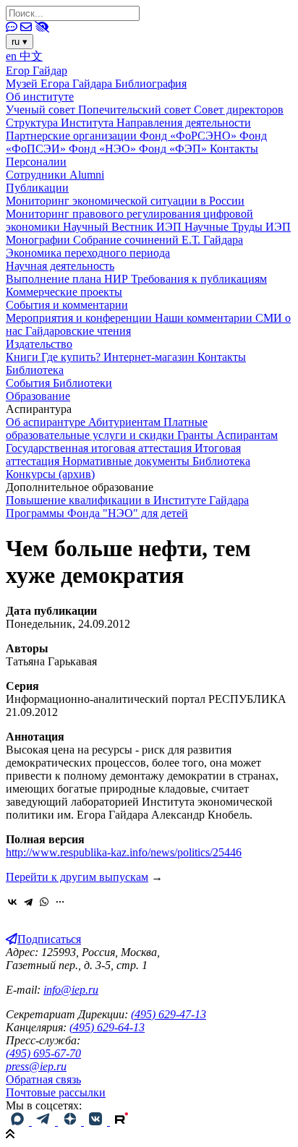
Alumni (86, 175)
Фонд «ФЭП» (174, 148)
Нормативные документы (127, 461)
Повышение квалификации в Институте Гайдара (127, 500)
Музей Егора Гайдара (60, 83)
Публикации (37, 188)
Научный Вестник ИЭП (123, 227)
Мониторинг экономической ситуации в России (125, 201)
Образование (38, 396)
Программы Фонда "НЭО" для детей (97, 513)
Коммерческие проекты (64, 292)
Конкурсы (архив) (50, 474)
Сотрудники (37, 175)
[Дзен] (71, 1121)
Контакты (234, 148)
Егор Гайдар (36, 70)
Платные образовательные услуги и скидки (107, 428)
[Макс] (19, 1121)
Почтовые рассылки (56, 1092)
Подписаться (49, 939)
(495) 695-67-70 (43, 1053)
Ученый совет (42, 109)
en (13, 56)
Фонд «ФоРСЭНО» (189, 135)
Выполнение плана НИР (68, 279)
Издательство (39, 344)
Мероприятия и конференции (80, 318)
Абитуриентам (125, 422)
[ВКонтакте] (12, 901)
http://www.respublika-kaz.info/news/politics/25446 (124, 852)
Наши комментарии (205, 318)
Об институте (40, 96)
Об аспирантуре (47, 422)
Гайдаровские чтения (78, 331)
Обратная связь (43, 1079)
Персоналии (36, 161)
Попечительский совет (136, 109)
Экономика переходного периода (88, 253)
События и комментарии (67, 305)
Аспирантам (247, 435)
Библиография (151, 83)
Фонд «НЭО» (104, 148)
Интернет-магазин (150, 357)
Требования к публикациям (199, 279)
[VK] (97, 1121)
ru (19, 41)
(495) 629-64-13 (107, 1027)
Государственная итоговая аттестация (100, 448)
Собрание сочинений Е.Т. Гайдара (158, 240)
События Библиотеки (59, 383)
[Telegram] (28, 901)
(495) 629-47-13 (168, 1014)
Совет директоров (239, 109)
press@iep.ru (36, 1066)
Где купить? (72, 357)
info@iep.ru (70, 990)
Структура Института (61, 122)
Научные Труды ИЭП (237, 227)
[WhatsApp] (44, 901)
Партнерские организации (73, 135)
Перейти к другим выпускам (77, 877)
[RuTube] (121, 1121)
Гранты (196, 435)
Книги (23, 357)
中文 (31, 56)
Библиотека (35, 370)
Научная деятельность (60, 266)
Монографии (39, 240)
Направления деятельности (183, 122)
